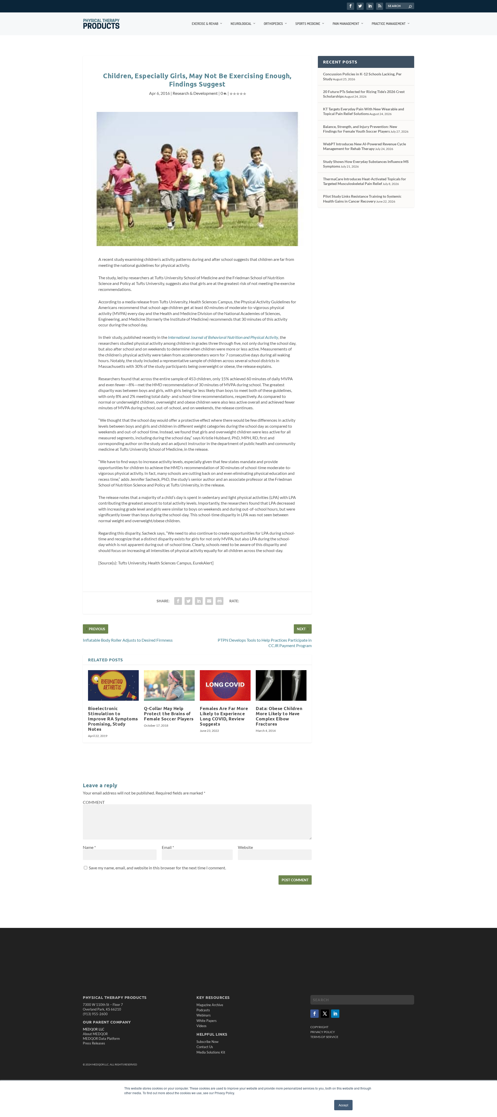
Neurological (241, 24)
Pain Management (346, 24)
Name (89, 847)
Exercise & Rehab (205, 24)
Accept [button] (343, 1105)
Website (245, 847)
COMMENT (94, 802)
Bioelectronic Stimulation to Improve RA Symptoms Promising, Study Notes (113, 719)
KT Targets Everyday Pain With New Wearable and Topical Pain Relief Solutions (363, 111)
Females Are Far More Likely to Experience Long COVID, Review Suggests (224, 716)
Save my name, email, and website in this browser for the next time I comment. (157, 867)
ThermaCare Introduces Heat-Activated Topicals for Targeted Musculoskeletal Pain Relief (364, 181)
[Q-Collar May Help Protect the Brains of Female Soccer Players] (169, 685)
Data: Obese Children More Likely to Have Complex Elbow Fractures (279, 716)
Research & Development (195, 93)
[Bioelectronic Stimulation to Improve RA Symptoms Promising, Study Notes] (113, 685)
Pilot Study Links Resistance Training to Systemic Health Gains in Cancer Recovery (362, 198)
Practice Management (389, 24)
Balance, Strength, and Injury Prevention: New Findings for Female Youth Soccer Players (360, 128)
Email (168, 847)
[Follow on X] (325, 1014)
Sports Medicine (307, 24)
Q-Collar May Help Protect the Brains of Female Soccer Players (169, 713)
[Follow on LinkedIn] (335, 1014)
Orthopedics (273, 24)
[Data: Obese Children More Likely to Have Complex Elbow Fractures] (281, 685)
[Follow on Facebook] (314, 1014)
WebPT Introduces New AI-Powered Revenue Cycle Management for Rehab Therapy (364, 146)
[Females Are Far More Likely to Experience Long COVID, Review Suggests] (225, 685)
